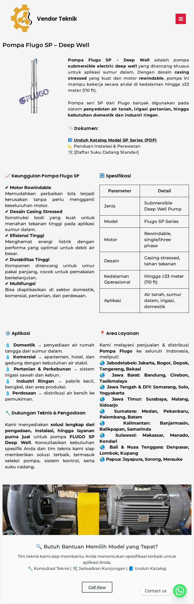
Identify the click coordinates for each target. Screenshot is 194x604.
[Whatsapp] (180, 591)
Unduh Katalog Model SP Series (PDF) (115, 140)
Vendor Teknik (57, 19)
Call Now (97, 587)
